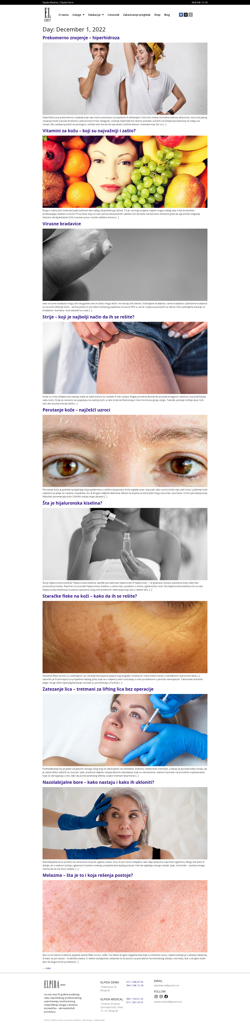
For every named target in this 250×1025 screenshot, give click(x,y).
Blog (167, 14)
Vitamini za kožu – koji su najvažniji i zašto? (89, 131)
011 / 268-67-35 (134, 982)
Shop (157, 14)
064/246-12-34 (199, 2)
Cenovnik (113, 14)
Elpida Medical (50, 2)
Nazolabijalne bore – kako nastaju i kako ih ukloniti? (98, 782)
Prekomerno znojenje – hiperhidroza (81, 38)
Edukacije (94, 14)
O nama (64, 14)
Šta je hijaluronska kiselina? (72, 503)
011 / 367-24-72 (134, 1002)
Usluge (76, 14)
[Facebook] (181, 15)
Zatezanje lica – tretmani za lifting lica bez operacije (98, 689)
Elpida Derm (66, 2)
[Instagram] (186, 15)
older (47, 968)
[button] (191, 15)
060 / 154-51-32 (134, 998)
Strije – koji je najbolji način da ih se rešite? (88, 317)
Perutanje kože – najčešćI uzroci (76, 410)
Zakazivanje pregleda (136, 14)
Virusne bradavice (62, 224)
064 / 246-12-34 (134, 985)
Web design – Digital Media (93, 1020)
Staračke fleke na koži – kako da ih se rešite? (90, 596)
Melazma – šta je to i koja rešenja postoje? (88, 875)
